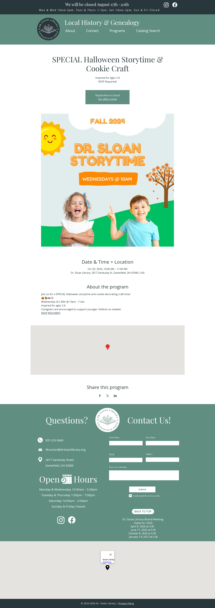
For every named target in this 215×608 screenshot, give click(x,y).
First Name (114, 437)
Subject (149, 454)
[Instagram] (166, 5)
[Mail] (40, 450)
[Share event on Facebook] (99, 395)
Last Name (150, 437)
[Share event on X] (107, 395)
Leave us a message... (118, 467)
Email (112, 454)
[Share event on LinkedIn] (115, 395)
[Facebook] (175, 5)
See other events (107, 99)
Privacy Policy (126, 603)
